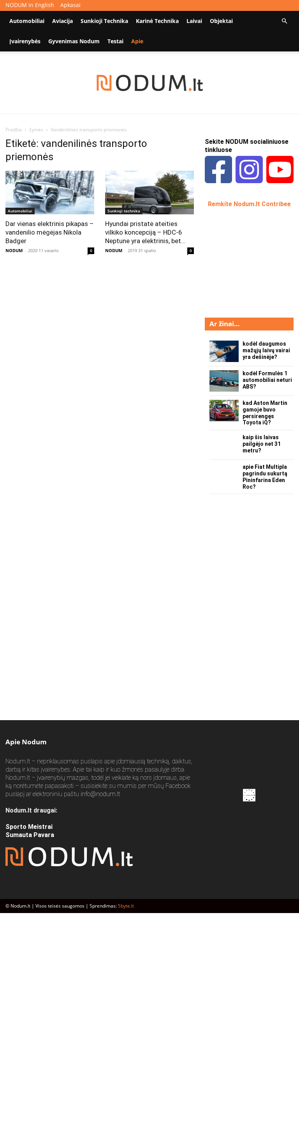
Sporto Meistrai (29, 826)
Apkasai (70, 5)
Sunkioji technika (104, 21)
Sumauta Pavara (29, 835)
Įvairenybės (24, 41)
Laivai (194, 21)
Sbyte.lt (126, 906)
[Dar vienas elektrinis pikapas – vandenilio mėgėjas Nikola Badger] (49, 192)
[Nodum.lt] (150, 83)
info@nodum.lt (100, 794)
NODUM (14, 250)
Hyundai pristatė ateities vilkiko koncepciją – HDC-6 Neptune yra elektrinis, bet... (145, 232)
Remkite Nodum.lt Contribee (249, 204)
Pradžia (13, 129)
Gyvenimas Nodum (74, 41)
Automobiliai (26, 21)
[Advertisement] (252, 262)
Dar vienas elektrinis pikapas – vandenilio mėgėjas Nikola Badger (49, 232)
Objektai (221, 21)
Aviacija (62, 21)
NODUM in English (29, 5)
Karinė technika (157, 21)
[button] (284, 21)
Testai (115, 41)
